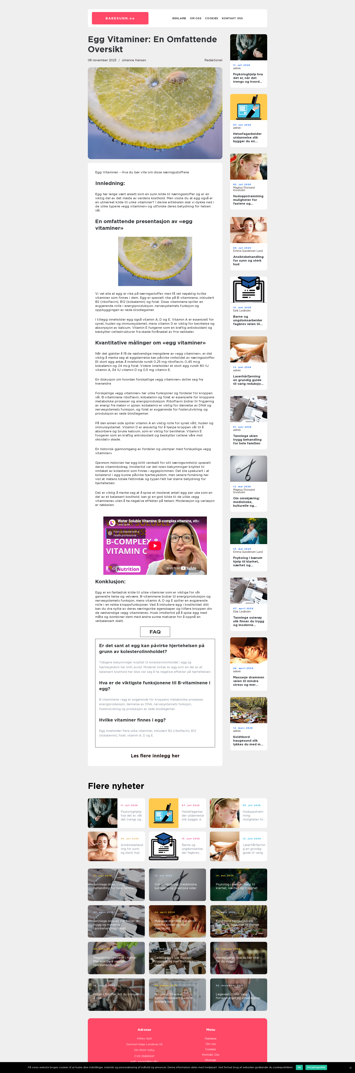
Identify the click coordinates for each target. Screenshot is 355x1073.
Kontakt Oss (232, 18)
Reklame (179, 18)
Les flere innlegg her (155, 755)
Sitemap (210, 1060)
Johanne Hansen (134, 60)
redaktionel (213, 60)
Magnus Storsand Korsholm (244, 188)
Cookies (211, 18)
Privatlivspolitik (316, 1067)
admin (237, 68)
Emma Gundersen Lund (248, 251)
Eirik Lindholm (242, 310)
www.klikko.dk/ (148, 1061)
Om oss (195, 18)
